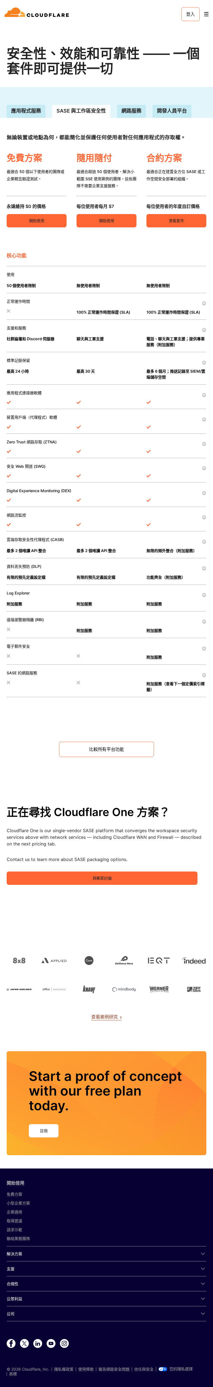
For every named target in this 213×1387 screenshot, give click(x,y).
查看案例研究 (104, 1017)
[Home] (37, 14)
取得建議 (14, 1220)
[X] (24, 1343)
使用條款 (86, 1369)
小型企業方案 (18, 1203)
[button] (106, 749)
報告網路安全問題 (114, 1369)
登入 (190, 14)
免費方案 (14, 1194)
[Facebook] (11, 1343)
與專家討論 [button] (102, 878)
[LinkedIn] (37, 1343)
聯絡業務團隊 (18, 1238)
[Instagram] (64, 1343)
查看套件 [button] (176, 220)
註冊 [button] (43, 1130)
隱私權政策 (63, 1369)
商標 (13, 1374)
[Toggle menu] (206, 14)
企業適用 (14, 1212)
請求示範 (14, 1229)
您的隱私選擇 (181, 1369)
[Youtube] (51, 1343)
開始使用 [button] (36, 220)
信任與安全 (144, 1369)
